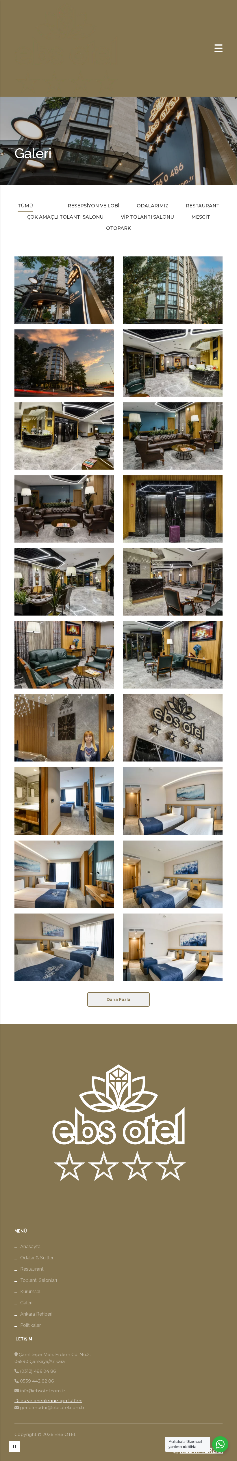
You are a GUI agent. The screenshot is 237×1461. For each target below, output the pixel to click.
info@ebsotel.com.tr (42, 1391)
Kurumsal (30, 1291)
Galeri (26, 1303)
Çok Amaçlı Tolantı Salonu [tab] (65, 217)
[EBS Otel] (64, 363)
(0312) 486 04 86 (38, 1371)
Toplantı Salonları (38, 1280)
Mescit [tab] (200, 217)
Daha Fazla (118, 999)
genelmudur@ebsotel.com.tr (52, 1407)
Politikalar (30, 1325)
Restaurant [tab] (202, 206)
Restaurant (32, 1269)
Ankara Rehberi (36, 1314)
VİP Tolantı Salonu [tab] (147, 217)
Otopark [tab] (118, 228)
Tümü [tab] (25, 206)
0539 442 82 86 (37, 1381)
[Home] (66, 48)
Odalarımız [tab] (153, 206)
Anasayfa (30, 1246)
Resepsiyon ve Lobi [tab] (93, 206)
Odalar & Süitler (36, 1258)
